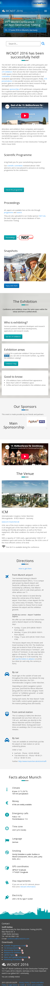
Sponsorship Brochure (12, 960)
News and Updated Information (16, 967)
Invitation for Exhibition (13, 962)
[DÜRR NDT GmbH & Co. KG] (13, 441)
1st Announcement (11, 958)
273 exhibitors (7, 72)
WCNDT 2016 (14, 10)
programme (8, 212)
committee (6, 76)
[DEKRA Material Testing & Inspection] (37, 422)
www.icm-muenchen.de (11, 532)
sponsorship (14, 89)
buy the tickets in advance (25, 669)
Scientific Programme (15, 955)
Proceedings (10, 237)
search (19, 212)
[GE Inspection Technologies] (37, 431)
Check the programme (14, 190)
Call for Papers (9, 965)
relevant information (28, 896)
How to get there (25, 578)
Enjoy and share (12, 286)
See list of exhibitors (13, 336)
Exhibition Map (11, 364)
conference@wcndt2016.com (18, 948)
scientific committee (15, 166)
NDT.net (42, 216)
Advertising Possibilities (13, 969)
